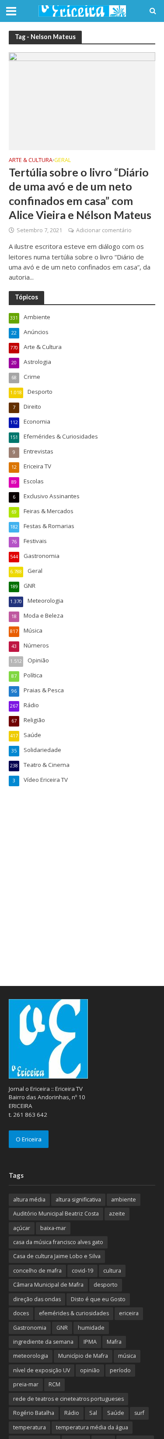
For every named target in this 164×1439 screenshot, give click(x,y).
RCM (54, 1384)
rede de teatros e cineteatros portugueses (68, 1399)
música (127, 1356)
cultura (112, 1270)
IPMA (90, 1341)
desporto (106, 1284)
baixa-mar (53, 1228)
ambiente (123, 1199)
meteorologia (30, 1356)
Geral (62, 161)
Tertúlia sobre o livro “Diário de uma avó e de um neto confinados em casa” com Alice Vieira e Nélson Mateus (80, 193)
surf (139, 1413)
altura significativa (78, 1199)
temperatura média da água (92, 1427)
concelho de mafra (37, 1270)
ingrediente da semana (43, 1341)
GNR (62, 1327)
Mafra (114, 1341)
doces (21, 1313)
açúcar (21, 1228)
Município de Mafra (83, 1356)
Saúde (115, 1413)
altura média (29, 1199)
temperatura (29, 1427)
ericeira (129, 1313)
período (120, 1370)
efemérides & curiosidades (74, 1313)
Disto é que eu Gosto (98, 1299)
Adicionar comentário (104, 230)
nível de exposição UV (41, 1370)
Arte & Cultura (30, 161)
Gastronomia (29, 1327)
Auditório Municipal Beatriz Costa (56, 1213)
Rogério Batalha (33, 1413)
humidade (91, 1327)
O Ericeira (29, 1139)
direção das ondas (37, 1299)
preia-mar (25, 1384)
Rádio (71, 1413)
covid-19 (82, 1270)
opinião (90, 1370)
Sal (93, 1413)
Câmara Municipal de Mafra (48, 1284)
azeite (117, 1213)
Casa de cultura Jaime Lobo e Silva (57, 1256)
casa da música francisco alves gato (58, 1242)
